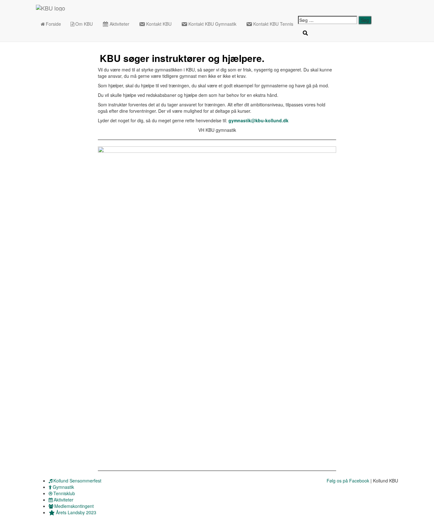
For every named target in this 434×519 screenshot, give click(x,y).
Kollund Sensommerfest (77, 480)
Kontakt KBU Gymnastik (212, 24)
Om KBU (84, 24)
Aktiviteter (119, 24)
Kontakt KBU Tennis (273, 24)
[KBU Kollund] (50, 8)
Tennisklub (64, 493)
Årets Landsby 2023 (76, 512)
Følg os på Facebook (348, 480)
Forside (53, 24)
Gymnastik (63, 487)
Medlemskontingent (74, 506)
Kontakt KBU (159, 24)
